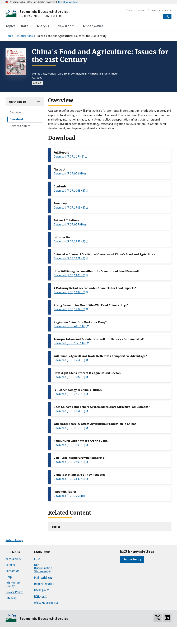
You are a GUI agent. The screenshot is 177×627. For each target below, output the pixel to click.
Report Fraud (42, 584)
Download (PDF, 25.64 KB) (69, 360)
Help (9, 577)
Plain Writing (42, 577)
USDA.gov (40, 590)
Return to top (14, 540)
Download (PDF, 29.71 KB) (69, 258)
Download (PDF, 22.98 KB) (69, 462)
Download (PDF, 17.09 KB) (69, 207)
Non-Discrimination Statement (43, 568)
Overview (15, 112)
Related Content (20, 126)
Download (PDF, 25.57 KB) (69, 241)
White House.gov (44, 603)
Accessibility (13, 559)
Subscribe (130, 559)
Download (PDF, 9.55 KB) (69, 224)
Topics (10, 26)
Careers (152, 10)
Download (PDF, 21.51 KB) (69, 411)
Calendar (130, 10)
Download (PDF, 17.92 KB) (69, 309)
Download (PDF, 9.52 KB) (69, 173)
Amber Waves (93, 26)
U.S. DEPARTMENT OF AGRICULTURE (40, 16)
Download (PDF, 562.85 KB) (70, 343)
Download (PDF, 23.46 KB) (69, 479)
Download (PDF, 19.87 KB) (69, 377)
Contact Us (165, 10)
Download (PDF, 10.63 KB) (69, 190)
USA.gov (39, 596)
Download (16, 119)
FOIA (37, 559)
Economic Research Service (43, 11)
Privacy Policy (14, 592)
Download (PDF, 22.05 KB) (69, 275)
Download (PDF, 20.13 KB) (69, 428)
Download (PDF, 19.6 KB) (69, 496)
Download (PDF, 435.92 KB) (70, 326)
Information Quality (13, 584)
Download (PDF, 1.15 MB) (69, 156)
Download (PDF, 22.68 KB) (69, 394)
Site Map (11, 598)
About (141, 10)
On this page (17, 102)
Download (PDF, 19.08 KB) (69, 445)
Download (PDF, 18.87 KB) (69, 292)
